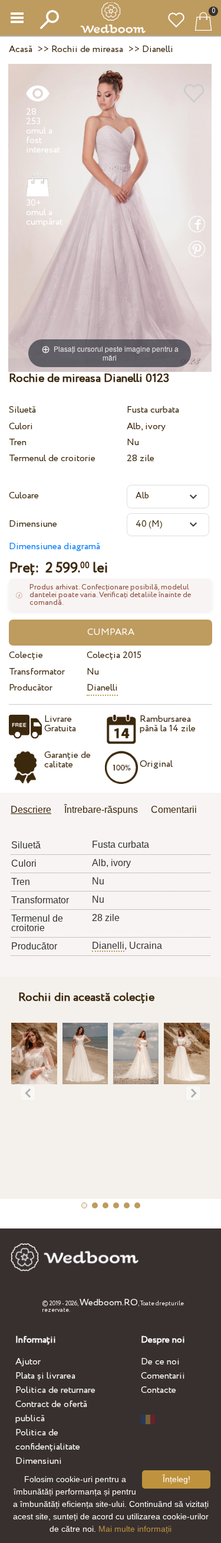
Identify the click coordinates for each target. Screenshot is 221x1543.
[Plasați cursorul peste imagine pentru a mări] (110, 217)
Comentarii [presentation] (174, 810)
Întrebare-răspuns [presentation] (101, 810)
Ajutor (28, 1362)
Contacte (158, 1390)
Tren (18, 442)
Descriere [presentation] (31, 810)
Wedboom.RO (109, 1302)
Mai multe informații (134, 1529)
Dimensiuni (38, 1461)
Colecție (26, 655)
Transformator (37, 672)
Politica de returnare (55, 1390)
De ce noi (160, 1362)
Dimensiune (33, 524)
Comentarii (163, 1376)
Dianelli (102, 688)
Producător (30, 687)
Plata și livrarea (45, 1376)
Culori (21, 426)
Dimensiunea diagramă (54, 546)
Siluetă (22, 410)
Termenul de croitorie (52, 458)
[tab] (35, 811)
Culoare (24, 495)
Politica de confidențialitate (47, 1440)
